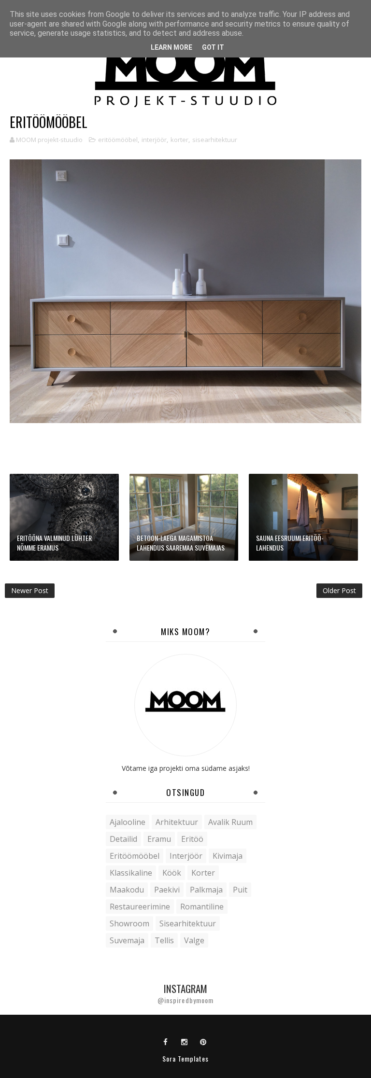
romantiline (202, 906)
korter (179, 139)
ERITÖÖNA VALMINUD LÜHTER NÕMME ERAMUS (54, 543)
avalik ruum (230, 822)
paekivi (167, 889)
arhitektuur (177, 822)
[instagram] (184, 1041)
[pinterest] (203, 1041)
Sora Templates (185, 1058)
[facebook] (165, 1041)
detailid (123, 839)
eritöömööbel (118, 139)
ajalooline (127, 822)
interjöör (154, 139)
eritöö (192, 839)
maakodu (127, 889)
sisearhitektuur (214, 139)
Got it (213, 47)
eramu (159, 839)
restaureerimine (140, 906)
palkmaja (206, 889)
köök (171, 872)
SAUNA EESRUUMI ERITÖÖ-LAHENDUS (290, 543)
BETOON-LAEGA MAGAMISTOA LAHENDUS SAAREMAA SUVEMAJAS (181, 543)
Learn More (171, 47)
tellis (164, 940)
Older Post (339, 590)
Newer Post (29, 590)
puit (240, 889)
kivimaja (228, 856)
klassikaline (131, 872)
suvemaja (127, 940)
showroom (129, 923)
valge (194, 940)
